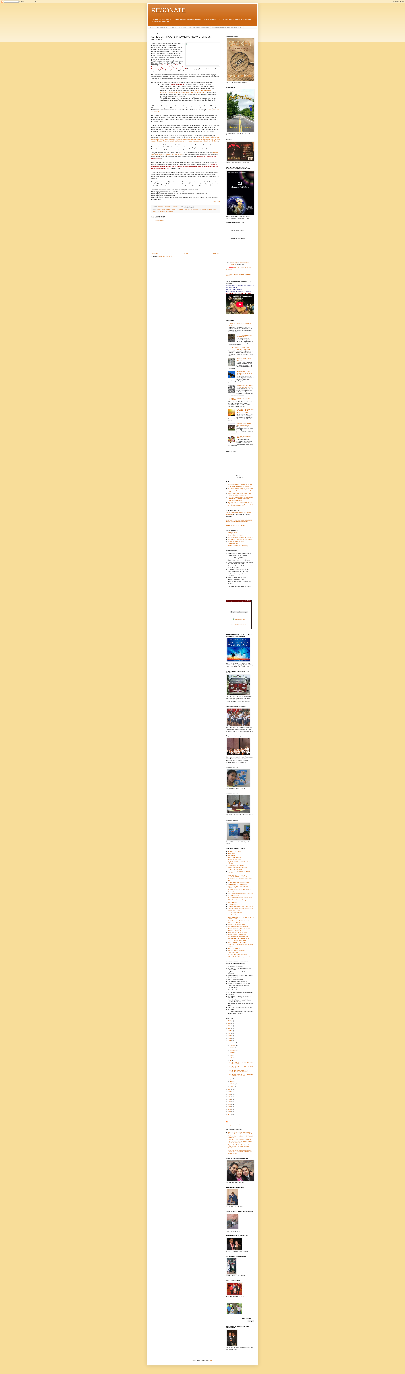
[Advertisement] (185, 237)
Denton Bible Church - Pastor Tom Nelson (240, 539)
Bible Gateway (232, 853)
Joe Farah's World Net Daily (236, 541)
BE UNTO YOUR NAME (234, 851)
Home (186, 253)
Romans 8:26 (155, 211)
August (232, 1052)
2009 (229, 1109)
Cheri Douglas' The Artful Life (236, 865)
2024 (229, 1026)
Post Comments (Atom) (165, 256)
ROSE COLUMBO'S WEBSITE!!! (237, 942)
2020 (229, 1036)
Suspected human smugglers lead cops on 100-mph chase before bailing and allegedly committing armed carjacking (240, 504)
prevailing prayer (211, 209)
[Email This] (185, 207)
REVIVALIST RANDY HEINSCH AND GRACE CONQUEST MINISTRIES (238, 939)
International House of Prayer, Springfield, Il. (240, 906)
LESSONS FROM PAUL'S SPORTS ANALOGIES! (243, 424)
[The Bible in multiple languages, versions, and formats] (239, 619)
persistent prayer (197, 209)
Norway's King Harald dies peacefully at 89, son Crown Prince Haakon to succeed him (240, 485)
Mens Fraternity (232, 915)
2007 (229, 1114)
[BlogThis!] (187, 207)
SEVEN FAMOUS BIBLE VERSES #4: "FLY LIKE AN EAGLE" (244, 373)
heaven (163, 209)
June (231, 1057)
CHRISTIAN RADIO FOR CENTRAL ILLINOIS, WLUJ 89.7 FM (238, 868)
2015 (229, 1094)
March (232, 1081)
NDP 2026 (182, 27)
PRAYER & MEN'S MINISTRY (199, 27)
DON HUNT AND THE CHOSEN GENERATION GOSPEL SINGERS (238, 875)
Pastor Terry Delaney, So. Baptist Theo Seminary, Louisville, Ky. (239, 929)
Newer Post (155, 253)
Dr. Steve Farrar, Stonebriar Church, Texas (240, 898)
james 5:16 (168, 209)
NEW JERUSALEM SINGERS (236, 924)
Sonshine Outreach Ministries (236, 950)
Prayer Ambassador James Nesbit (237, 932)
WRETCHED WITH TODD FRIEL (235, 525)
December (233, 1043)
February (232, 1084)
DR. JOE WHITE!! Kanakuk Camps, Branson (240, 893)
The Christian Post (233, 543)
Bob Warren (231, 855)
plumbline (204, 209)
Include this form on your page (239, 624)
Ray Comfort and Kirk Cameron (237, 934)
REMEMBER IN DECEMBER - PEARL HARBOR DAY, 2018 (244, 386)
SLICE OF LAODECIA (234, 948)
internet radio (234, 262)
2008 (229, 1111)
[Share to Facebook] (191, 207)
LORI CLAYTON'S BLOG (235, 913)
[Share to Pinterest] (193, 207)
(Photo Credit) (216, 201)
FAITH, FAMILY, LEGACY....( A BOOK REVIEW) (244, 335)
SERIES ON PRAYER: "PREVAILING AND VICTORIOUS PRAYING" (241, 1074)
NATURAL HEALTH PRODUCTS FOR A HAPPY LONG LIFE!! (239, 921)
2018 (229, 1040)
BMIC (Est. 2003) (233, 533)
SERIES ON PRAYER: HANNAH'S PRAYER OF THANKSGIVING (239, 1071)
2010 (229, 1106)
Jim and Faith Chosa (234, 910)
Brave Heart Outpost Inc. (235, 857)
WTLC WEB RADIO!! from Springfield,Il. (239, 957)
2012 (229, 1102)
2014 (229, 1097)
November (233, 1045)
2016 (229, 1092)
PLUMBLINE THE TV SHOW (166, 27)
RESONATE (168, 10)
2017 (229, 1089)
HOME (152, 27)
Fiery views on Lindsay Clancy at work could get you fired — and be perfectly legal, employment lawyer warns (240, 498)
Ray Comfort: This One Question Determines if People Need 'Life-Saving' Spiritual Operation (240, 1146)
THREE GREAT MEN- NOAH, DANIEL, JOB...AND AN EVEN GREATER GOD (240, 348)
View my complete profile (233, 1125)
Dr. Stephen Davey (233, 895)
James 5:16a (175, 209)
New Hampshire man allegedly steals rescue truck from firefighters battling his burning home (240, 490)
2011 (229, 1104)
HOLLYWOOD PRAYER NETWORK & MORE (227, 27)
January (232, 1086)
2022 (229, 1031)
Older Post (216, 253)
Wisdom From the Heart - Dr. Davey (238, 546)
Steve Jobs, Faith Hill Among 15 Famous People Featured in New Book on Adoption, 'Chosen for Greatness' (240, 1141)
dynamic (158, 209)
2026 (229, 1021)
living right (181, 209)
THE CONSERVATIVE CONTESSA (238, 955)
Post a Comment (158, 220)
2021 (229, 1033)
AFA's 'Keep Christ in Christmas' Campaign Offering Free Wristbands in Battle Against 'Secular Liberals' (240, 1151)
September (233, 1050)
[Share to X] (189, 207)
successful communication (166, 211)
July (231, 1055)
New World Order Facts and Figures (238, 926)
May (231, 1060)
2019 (229, 1038)
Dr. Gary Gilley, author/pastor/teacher (238, 882)
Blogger (210, 1360)
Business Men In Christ (234, 860)
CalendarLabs (240, 477)
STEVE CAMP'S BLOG (234, 952)
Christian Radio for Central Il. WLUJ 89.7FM (240, 537)
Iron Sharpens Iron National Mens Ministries (240, 908)
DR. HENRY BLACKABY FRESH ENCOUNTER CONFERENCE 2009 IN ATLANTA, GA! (239, 886)
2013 (229, 1099)
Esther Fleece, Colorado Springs (237, 900)
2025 (229, 1023)
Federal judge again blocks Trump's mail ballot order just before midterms (239, 494)
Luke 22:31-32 (188, 209)
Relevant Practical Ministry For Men (238, 936)
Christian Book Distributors (235, 535)
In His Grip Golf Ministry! (235, 904)
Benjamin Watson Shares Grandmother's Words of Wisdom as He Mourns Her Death (240, 1133)
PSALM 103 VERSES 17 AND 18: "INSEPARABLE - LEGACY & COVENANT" (245, 411)
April (231, 1079)
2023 (229, 1028)
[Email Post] (181, 206)
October (232, 1048)
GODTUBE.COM (232, 902)
